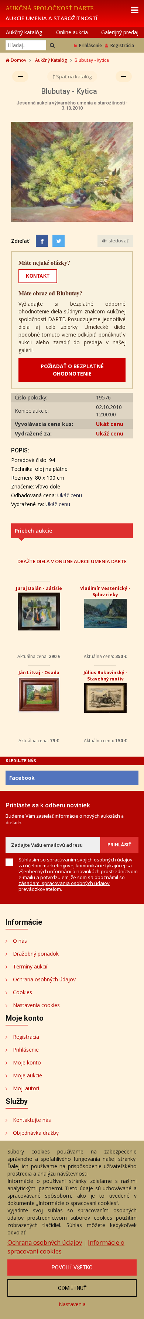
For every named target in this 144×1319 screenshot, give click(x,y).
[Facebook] (42, 241)
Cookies (22, 992)
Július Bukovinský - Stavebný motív (105, 675)
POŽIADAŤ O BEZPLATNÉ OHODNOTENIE (72, 370)
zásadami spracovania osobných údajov (64, 883)
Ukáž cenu (109, 423)
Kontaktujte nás (32, 1119)
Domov (18, 60)
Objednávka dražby (36, 1132)
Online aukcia (72, 32)
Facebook (22, 777)
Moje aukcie (27, 1075)
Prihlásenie (90, 45)
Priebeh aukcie (33, 530)
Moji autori (26, 1088)
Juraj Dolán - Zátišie (39, 588)
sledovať (117, 240)
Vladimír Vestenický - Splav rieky (105, 591)
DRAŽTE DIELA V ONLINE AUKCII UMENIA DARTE (72, 561)
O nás (20, 940)
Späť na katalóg (73, 76)
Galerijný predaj (119, 32)
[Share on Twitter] (58, 241)
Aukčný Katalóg (51, 60)
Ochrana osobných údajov (44, 979)
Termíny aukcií (30, 966)
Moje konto (27, 1062)
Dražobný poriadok (36, 953)
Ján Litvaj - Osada (38, 672)
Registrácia (122, 45)
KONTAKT (38, 276)
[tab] (72, 530)
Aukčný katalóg (24, 32)
